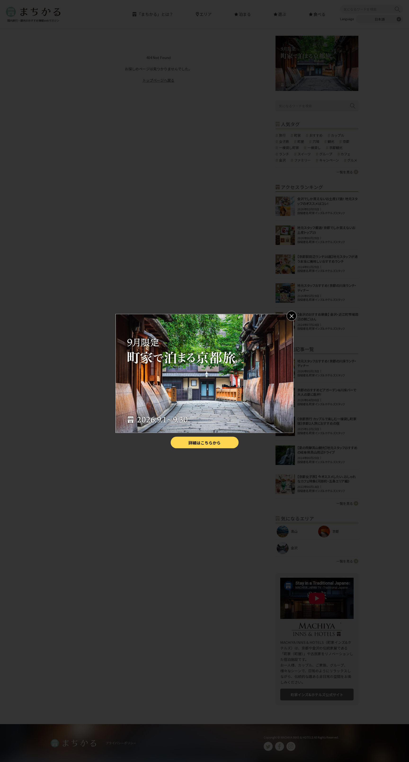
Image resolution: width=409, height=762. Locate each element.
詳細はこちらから (204, 442)
